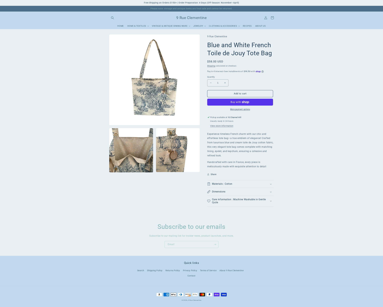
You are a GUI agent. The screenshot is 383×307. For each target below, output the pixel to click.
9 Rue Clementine (194, 300)
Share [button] (213, 174)
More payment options (240, 109)
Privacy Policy (190, 270)
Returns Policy (172, 270)
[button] (112, 18)
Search (140, 270)
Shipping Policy (154, 270)
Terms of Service (208, 270)
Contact (191, 276)
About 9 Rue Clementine (231, 270)
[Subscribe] (215, 244)
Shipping (211, 66)
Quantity (211, 77)
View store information (221, 126)
